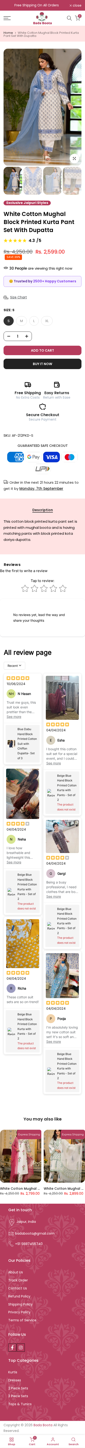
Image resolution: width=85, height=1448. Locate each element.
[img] (18, 678)
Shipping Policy (20, 1304)
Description (42, 510)
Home (8, 32)
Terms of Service (22, 1320)
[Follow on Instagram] (21, 1348)
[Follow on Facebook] (12, 1348)
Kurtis (12, 1372)
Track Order (18, 1280)
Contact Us (17, 1288)
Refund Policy (19, 1296)
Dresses (14, 1380)
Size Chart (18, 297)
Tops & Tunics (20, 1404)
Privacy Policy (19, 1312)
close (76, 5)
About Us (15, 1272)
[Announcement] (36, 5)
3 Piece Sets (18, 1396)
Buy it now (42, 364)
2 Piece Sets (18, 1388)
